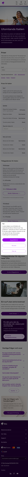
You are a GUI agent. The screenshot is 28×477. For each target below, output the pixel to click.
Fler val (14, 251)
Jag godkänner (14, 240)
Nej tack (14, 245)
